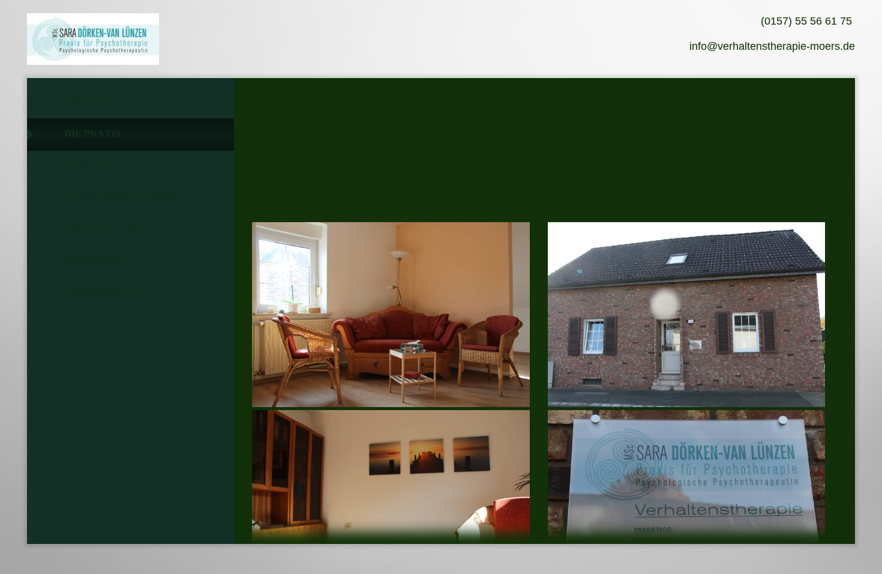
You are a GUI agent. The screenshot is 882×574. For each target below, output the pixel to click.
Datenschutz (101, 291)
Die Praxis (92, 133)
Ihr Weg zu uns (105, 229)
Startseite (94, 102)
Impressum (94, 260)
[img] (93, 39)
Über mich (92, 166)
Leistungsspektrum (119, 197)
